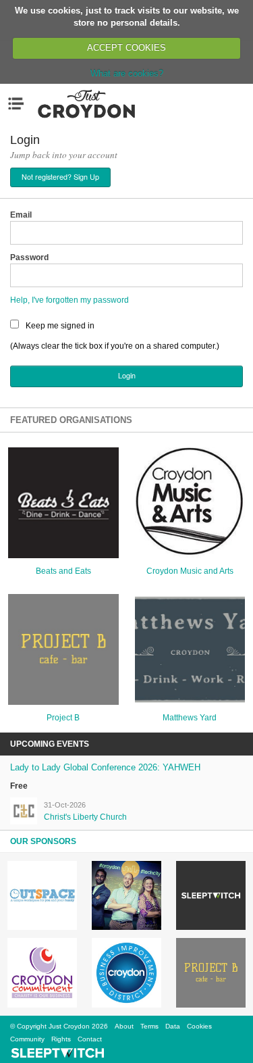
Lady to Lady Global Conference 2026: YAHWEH (105, 767)
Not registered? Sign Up (60, 177)
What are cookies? (126, 73)
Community (27, 1039)
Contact (90, 1039)
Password (29, 257)
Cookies (199, 1026)
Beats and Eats (63, 571)
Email (21, 215)
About (124, 1026)
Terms (149, 1026)
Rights (61, 1039)
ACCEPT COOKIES (126, 48)
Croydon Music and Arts (189, 571)
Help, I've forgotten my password (69, 300)
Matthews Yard (190, 717)
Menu (19, 103)
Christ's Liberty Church (85, 817)
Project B (63, 717)
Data (172, 1026)
